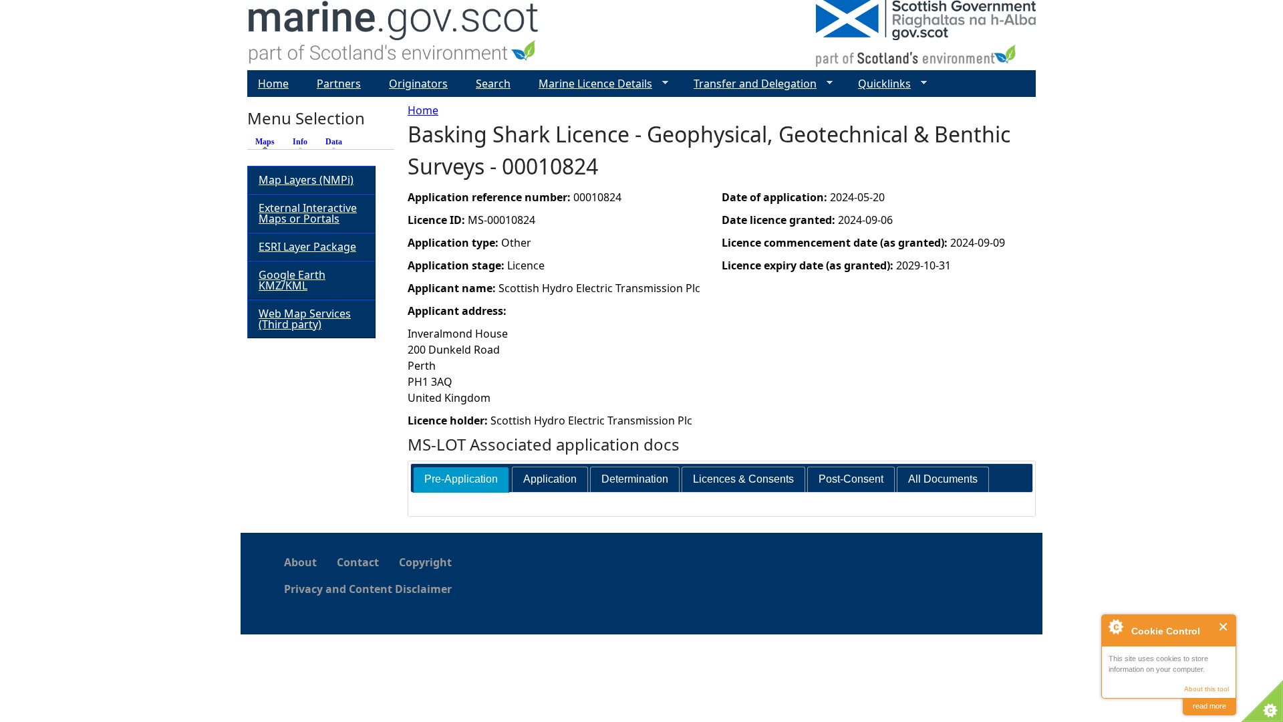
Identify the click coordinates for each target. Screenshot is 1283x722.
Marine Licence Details (590, 84)
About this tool (1206, 689)
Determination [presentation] (634, 479)
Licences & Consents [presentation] (743, 479)
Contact (358, 562)
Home (423, 110)
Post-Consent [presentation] (851, 479)
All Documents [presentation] (943, 479)
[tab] (461, 480)
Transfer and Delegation (750, 84)
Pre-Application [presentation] (461, 479)
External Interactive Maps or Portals (308, 213)
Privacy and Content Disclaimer (368, 589)
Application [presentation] (550, 479)
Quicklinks (879, 84)
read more (1209, 706)
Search (493, 83)
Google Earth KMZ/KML (292, 280)
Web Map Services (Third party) (305, 319)
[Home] (394, 35)
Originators (418, 83)
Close (1224, 626)
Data (333, 141)
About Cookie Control (1115, 626)
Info (300, 141)
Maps (268, 141)
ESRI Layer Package (307, 246)
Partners (339, 83)
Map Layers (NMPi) (306, 179)
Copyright (425, 562)
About (300, 562)
